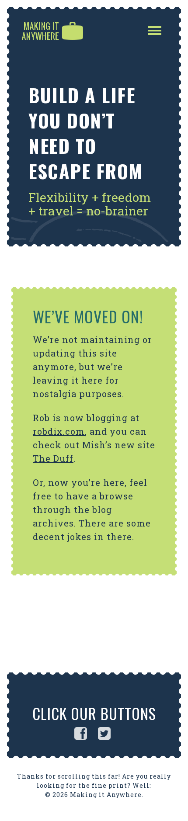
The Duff (53, 458)
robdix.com (59, 431)
